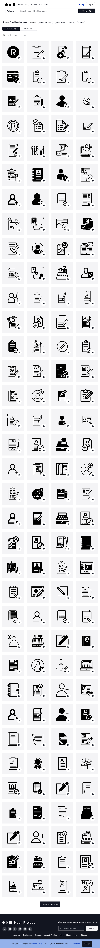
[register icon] (38, 52)
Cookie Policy (36, 944)
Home (20, 5)
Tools (46, 5)
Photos (34, 5)
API (40, 5)
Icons (27, 5)
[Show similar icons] (19, 58)
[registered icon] (13, 52)
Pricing (81, 5)
